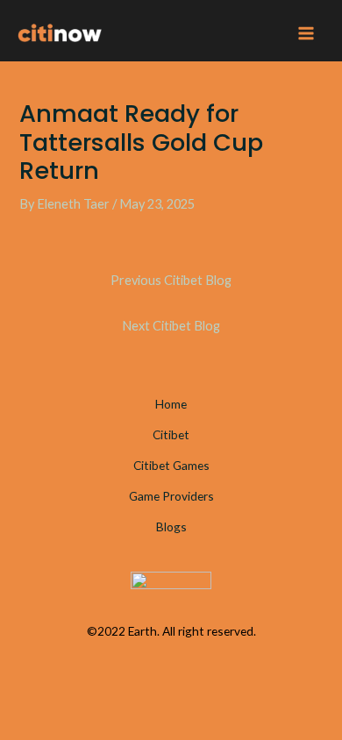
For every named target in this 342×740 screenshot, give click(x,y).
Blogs (171, 526)
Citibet (171, 434)
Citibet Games (171, 465)
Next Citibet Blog (171, 325)
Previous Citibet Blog (171, 280)
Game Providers (171, 495)
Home (171, 403)
